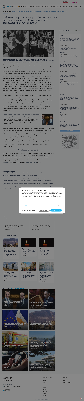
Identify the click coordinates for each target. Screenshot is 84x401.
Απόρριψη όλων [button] (43, 210)
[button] (42, 199)
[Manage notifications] (81, 398)
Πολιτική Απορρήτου (39, 197)
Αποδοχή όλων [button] (56, 210)
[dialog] (42, 201)
